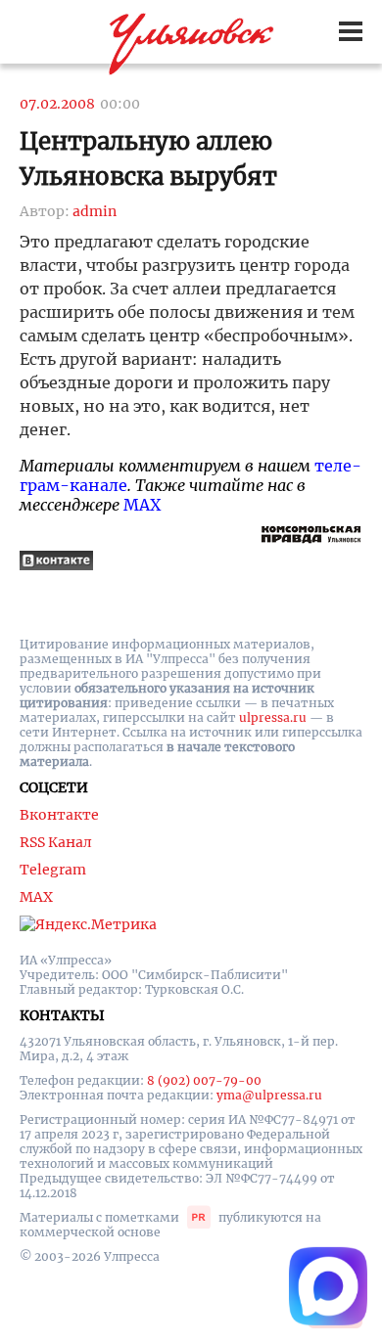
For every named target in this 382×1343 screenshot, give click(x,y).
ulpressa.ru (273, 717)
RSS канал (56, 842)
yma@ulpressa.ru (269, 1095)
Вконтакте (59, 815)
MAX (142, 505)
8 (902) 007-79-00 (204, 1080)
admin (94, 211)
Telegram (53, 869)
